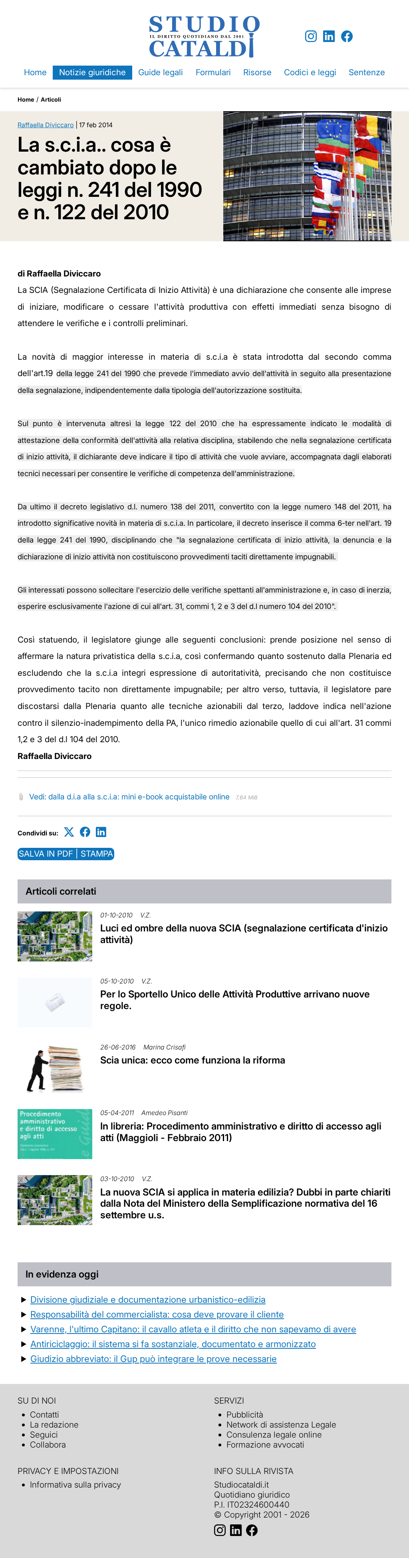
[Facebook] (347, 37)
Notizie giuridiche (92, 72)
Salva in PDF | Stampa (66, 854)
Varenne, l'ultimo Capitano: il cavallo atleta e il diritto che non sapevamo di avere (193, 1329)
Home (35, 72)
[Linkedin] (329, 37)
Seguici (44, 1435)
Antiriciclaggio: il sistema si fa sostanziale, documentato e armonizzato (173, 1343)
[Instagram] (311, 37)
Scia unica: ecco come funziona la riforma (192, 1060)
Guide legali (160, 72)
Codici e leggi (310, 72)
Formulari (213, 72)
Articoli (51, 99)
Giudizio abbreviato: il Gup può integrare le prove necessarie (153, 1358)
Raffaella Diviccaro (46, 125)
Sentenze (367, 72)
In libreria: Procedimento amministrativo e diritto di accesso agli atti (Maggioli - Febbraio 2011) (240, 1131)
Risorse (257, 72)
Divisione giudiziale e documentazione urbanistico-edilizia (148, 1299)
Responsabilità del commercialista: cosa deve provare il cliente (157, 1314)
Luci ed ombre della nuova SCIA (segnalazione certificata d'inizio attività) (244, 933)
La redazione (54, 1425)
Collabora (48, 1445)
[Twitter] (69, 831)
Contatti (44, 1415)
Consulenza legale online (274, 1435)
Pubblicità (244, 1415)
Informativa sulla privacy (75, 1485)
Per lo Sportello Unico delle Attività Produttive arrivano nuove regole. (235, 999)
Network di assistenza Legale (281, 1425)
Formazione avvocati (265, 1445)
